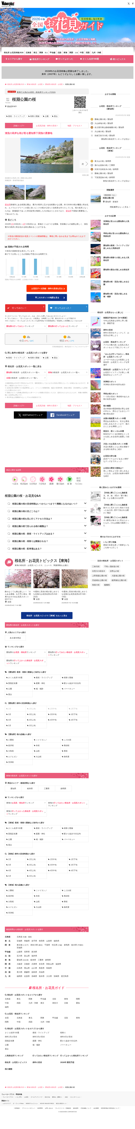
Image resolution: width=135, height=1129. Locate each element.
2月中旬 (53, 859)
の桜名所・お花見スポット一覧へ (23, 372)
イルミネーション (75, 1097)
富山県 (27, 955)
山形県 (49, 941)
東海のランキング (20, 803)
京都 (76, 52)
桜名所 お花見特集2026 (13, 52)
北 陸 (7, 955)
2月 (9, 859)
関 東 (7, 945)
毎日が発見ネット (61, 1103)
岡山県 (27, 968)
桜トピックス (119, 59)
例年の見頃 (46, 125)
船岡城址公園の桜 (119, 580)
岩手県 (34, 941)
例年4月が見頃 (66, 1036)
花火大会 (47, 1097)
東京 (46, 52)
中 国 (7, 968)
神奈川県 (34, 945)
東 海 (7, 960)
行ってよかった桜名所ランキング (74, 1055)
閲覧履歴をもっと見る (119, 207)
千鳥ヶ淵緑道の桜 (111, 566)
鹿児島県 (64, 976)
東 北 (7, 941)
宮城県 (19, 941)
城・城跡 (39, 688)
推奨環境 (40, 1108)
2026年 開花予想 (67, 1062)
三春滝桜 (96, 566)
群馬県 (66, 945)
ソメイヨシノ (41, 739)
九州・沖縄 (96, 52)
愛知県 (9, 106)
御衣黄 (66, 756)
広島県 (19, 968)
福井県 (34, 955)
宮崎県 (56, 976)
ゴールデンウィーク (36, 1097)
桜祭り (63, 1032)
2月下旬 (74, 859)
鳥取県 (41, 968)
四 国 (7, 972)
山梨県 (19, 951)
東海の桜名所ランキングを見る (116, 181)
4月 (24, 224)
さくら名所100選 (91, 58)
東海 (65, 52)
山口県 (34, 968)
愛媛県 (27, 972)
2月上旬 (32, 859)
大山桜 (38, 756)
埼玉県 (54, 945)
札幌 (24, 937)
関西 (71, 52)
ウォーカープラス (8, 1097)
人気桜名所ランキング (14, 1055)
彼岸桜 (11, 745)
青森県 (27, 941)
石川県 (19, 955)
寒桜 (66, 751)
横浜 (40, 945)
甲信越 (52, 52)
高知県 (41, 972)
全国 (7, 1017)
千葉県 (47, 945)
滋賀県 (58, 964)
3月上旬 (32, 714)
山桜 (38, 751)
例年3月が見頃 (39, 1036)
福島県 (56, 941)
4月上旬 (32, 720)
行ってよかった (65, 58)
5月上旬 (32, 725)
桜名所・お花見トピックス (16, 1062)
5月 (9, 725)
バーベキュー (69, 688)
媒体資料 (75, 1108)
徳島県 (34, 972)
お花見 (26, 1097)
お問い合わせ (49, 1108)
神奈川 (55, 1003)
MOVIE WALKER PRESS (47, 1103)
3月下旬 (74, 714)
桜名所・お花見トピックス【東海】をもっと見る (46, 615)
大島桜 (11, 751)
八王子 (25, 945)
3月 (12, 224)
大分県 (49, 976)
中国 (82, 52)
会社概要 (96, 1108)
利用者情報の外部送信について (110, 1108)
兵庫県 (34, 964)
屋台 (56, 116)
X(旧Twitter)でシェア (33, 414)
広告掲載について (86, 1108)
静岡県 (63, 788)
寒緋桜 (66, 745)
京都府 (27, 964)
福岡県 (19, 976)
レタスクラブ (7, 1103)
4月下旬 (74, 720)
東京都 (19, 945)
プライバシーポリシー (28, 1108)
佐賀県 (27, 976)
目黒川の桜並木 (98, 571)
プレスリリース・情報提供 (63, 1108)
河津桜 (11, 762)
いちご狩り (19, 1097)
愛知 (78, 1003)
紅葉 (66, 1097)
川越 (60, 945)
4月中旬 (53, 720)
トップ (18, 125)
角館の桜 (96, 585)
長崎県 (34, 976)
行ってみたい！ (28, 307)
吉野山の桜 (114, 571)
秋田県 (41, 941)
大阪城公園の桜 (118, 575)
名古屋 (25, 960)
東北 (35, 52)
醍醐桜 (107, 585)
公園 (47, 116)
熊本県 (41, 976)
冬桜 (38, 745)
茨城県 (19, 947)
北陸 (59, 52)
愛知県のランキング (21, 652)
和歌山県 (50, 964)
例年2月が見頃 (11, 1036)
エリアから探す (15, 58)
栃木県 (74, 945)
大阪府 (19, 964)
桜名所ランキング (40, 59)
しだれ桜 (67, 739)
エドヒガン (12, 756)
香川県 (19, 972)
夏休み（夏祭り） (57, 1097)
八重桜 (11, 739)
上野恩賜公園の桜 (99, 575)
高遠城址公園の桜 (99, 580)
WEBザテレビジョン (32, 1103)
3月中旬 (53, 714)
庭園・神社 (40, 683)
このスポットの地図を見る (48, 297)
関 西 (7, 964)
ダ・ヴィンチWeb (18, 1103)
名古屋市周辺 (15, 638)
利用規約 (17, 1108)
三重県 (46, 788)
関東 (41, 52)
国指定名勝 (12, 683)
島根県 (49, 968)
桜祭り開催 (34, 116)
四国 (88, 52)
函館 (29, 937)
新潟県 (34, 951)
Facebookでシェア (65, 414)
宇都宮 (80, 945)
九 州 (7, 976)
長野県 (27, 951)
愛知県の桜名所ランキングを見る (115, 139)
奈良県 (41, 964)
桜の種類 (8, 1069)
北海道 (28, 52)
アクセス (74, 125)
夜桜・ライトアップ (16, 116)
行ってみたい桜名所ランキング (45, 1055)
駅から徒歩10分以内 (72, 683)
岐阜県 (30, 788)
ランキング (20, 326)
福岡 (7, 1007)
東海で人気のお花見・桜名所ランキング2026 (36, 92)
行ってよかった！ (71, 307)
